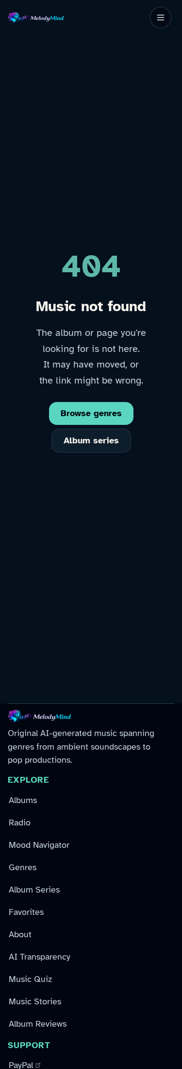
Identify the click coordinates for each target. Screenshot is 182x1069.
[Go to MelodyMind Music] (36, 17)
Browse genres (91, 413)
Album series (91, 440)
